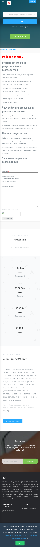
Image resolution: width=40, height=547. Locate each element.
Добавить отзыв (20, 36)
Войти (32, 1)
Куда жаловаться (8, 510)
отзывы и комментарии (20, 27)
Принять (20, 543)
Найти (20, 22)
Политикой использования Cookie (15, 535)
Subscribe (30, 461)
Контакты (12, 49)
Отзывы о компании (29, 508)
